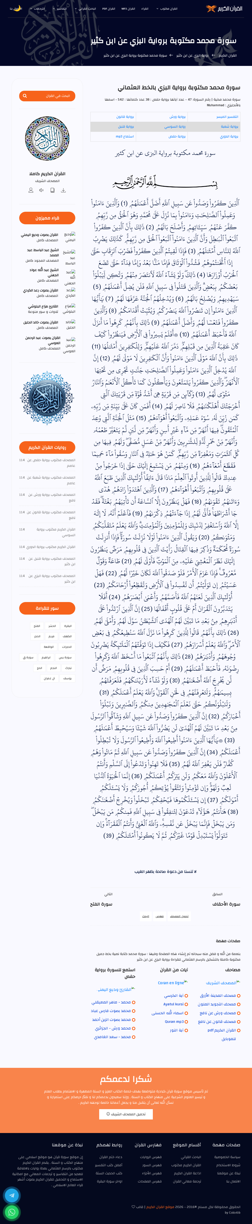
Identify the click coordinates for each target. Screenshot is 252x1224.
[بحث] (25, 96)
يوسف (67, 678)
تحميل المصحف (179, 916)
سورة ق (28, 657)
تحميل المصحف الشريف (127, 1114)
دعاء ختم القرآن (110, 1157)
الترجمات (39, 8)
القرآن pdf (108, 8)
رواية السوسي (175, 126)
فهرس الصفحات (150, 1181)
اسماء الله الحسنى (168, 1013)
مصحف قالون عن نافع (217, 1021)
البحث (145, 916)
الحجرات (67, 647)
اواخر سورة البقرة (109, 1181)
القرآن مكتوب (168, 8)
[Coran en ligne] (165, 982)
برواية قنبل (126, 126)
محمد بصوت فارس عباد (111, 1010)
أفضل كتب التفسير (108, 1165)
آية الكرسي (174, 995)
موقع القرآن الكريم (160, 1207)
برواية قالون (125, 117)
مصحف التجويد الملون (217, 1004)
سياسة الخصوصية (227, 1157)
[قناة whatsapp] (12, 1212)
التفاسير (62, 8)
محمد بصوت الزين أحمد (111, 1019)
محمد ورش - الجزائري (113, 1028)
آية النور (177, 1030)
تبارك (68, 668)
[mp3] (63, 191)
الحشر (52, 626)
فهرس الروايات (151, 1157)
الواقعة (49, 647)
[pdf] (53, 191)
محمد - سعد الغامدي (112, 1037)
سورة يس (65, 657)
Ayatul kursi (173, 1004)
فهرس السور (152, 1165)
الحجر (37, 636)
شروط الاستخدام (228, 1165)
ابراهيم (46, 657)
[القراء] (31, 191)
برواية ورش (178, 117)
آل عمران (49, 678)
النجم (53, 668)
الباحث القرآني (87, 8)
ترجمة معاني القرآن (187, 1181)
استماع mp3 (125, 136)
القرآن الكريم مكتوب (186, 1165)
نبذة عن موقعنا (228, 1173)
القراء (145, 8)
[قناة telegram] (12, 1195)
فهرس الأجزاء (152, 1173)
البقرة (68, 626)
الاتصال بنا (233, 1181)
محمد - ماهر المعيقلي (111, 1002)
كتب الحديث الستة (109, 1173)
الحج (39, 668)
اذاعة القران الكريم (187, 1173)
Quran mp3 (174, 1021)
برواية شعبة (229, 126)
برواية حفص (177, 136)
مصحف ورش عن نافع (218, 1013)
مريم (51, 636)
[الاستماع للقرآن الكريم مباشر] (42, 191)
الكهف (67, 636)
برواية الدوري (229, 136)
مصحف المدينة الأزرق (218, 995)
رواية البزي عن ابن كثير (192, 55)
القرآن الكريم (228, 55)
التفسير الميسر (227, 117)
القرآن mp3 (128, 8)
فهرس (160, 916)
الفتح (37, 626)
